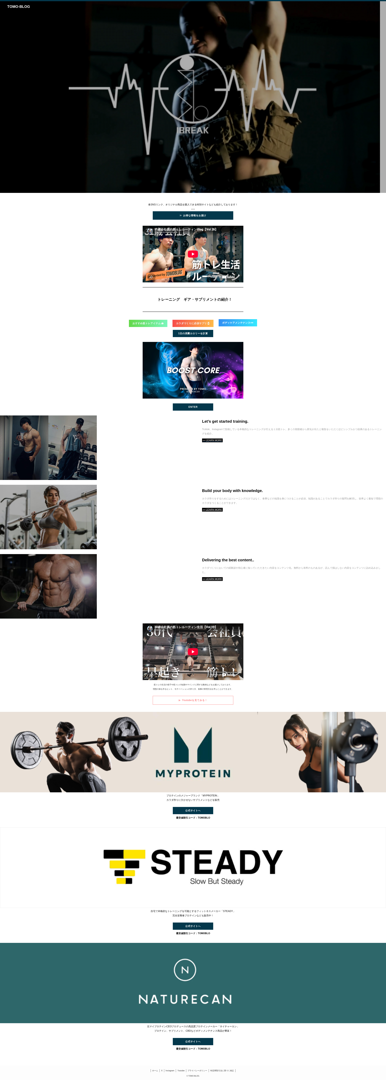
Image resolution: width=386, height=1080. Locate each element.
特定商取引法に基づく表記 (222, 1070)
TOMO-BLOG (18, 6)
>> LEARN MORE (212, 509)
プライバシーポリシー (197, 1070)
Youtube (181, 1070)
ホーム (155, 1070)
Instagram (170, 1070)
